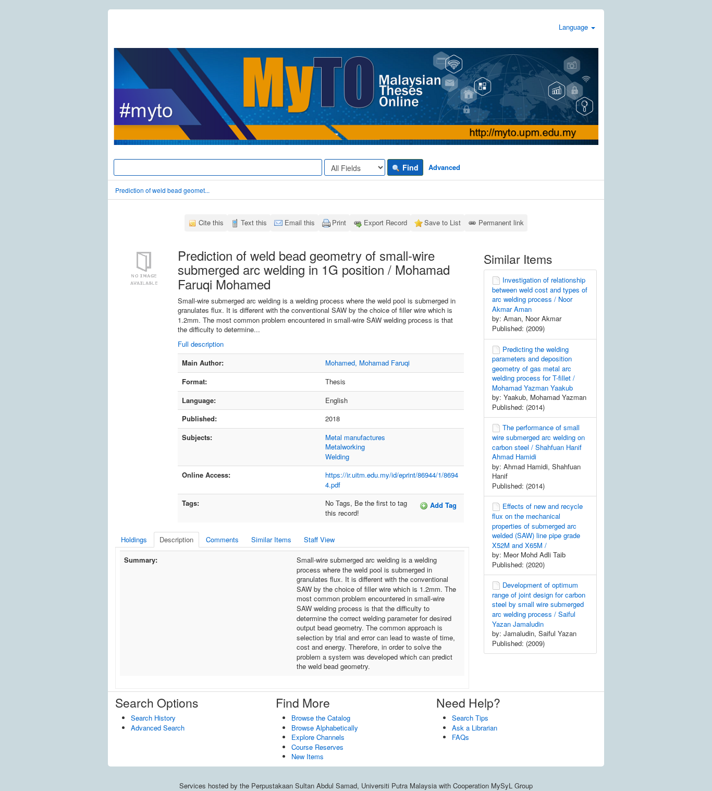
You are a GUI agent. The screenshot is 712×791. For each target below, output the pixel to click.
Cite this (211, 222)
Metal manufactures (355, 437)
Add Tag (442, 505)
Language (574, 27)
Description (176, 539)
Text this (254, 222)
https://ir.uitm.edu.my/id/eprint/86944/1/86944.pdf (391, 480)
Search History (153, 718)
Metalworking (345, 447)
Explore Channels (318, 737)
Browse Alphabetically (324, 728)
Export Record (385, 222)
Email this (300, 222)
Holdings (134, 539)
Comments (222, 539)
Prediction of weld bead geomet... (162, 190)
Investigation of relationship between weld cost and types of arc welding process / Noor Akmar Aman (539, 294)
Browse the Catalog (320, 718)
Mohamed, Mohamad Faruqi (367, 363)
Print (339, 222)
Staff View (319, 539)
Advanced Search (158, 728)
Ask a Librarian (474, 728)
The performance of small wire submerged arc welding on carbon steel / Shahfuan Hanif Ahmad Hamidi (538, 441)
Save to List (442, 222)
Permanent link (501, 222)
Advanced (444, 167)
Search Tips (470, 718)
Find (409, 167)
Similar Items (271, 539)
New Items (307, 756)
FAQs (460, 737)
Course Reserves (317, 747)
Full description (201, 344)
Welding (337, 456)
